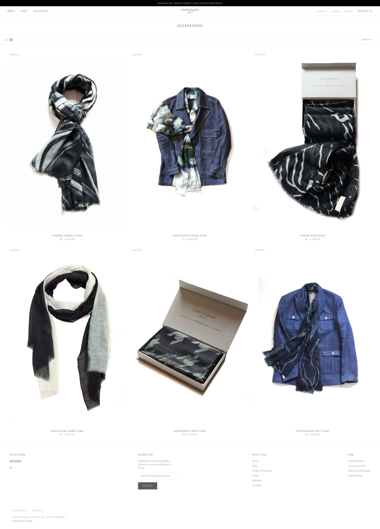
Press (255, 475)
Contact (256, 485)
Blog (254, 465)
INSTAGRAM (15, 461)
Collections (40, 11)
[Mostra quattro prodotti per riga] (11, 39)
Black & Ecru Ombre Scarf (67, 431)
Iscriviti (147, 486)
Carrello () (365, 11)
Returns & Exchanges (359, 470)
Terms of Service (357, 465)
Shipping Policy (356, 460)
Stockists (257, 480)
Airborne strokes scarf (67, 235)
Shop (24, 11)
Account (336, 11)
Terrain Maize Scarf (313, 235)
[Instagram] (11, 467)
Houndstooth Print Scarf (190, 431)
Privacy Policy (355, 475)
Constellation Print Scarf (313, 431)
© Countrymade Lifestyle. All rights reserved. (39, 517)
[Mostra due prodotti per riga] (6, 39)
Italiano (320, 11)
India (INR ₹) (18, 511)
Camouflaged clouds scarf (190, 235)
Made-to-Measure (262, 470)
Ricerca (349, 11)
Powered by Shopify (22, 520)
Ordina (366, 39)
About (11, 11)
